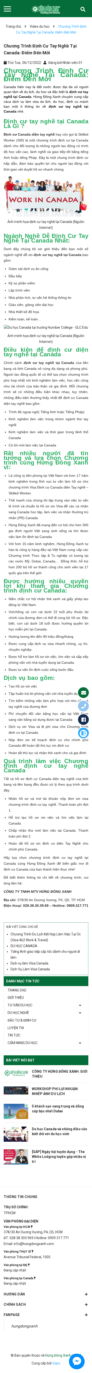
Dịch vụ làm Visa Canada (29, 963)
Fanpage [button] (12, 1315)
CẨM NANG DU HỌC (23, 1043)
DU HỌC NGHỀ (18, 1013)
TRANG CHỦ (17, 990)
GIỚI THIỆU (16, 998)
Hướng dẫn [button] (14, 1294)
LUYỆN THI (16, 1028)
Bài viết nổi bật (20, 1060)
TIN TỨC (14, 1035)
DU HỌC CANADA (24, 946)
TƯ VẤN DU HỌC (20, 1005)
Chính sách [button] (15, 1304)
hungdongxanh (24, 1326)
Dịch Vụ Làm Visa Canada (30, 969)
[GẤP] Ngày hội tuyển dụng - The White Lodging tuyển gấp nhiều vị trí (59, 1157)
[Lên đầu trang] (84, 1346)
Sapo (56, 1363)
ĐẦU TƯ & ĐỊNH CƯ (22, 1020)
